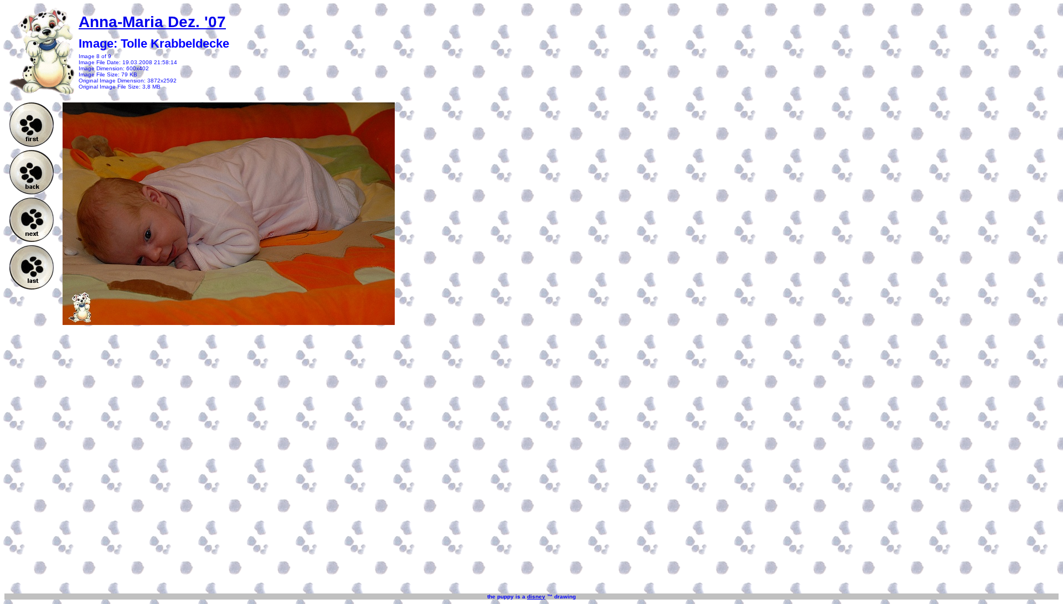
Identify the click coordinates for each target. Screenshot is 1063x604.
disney (536, 596)
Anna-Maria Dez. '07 (152, 21)
